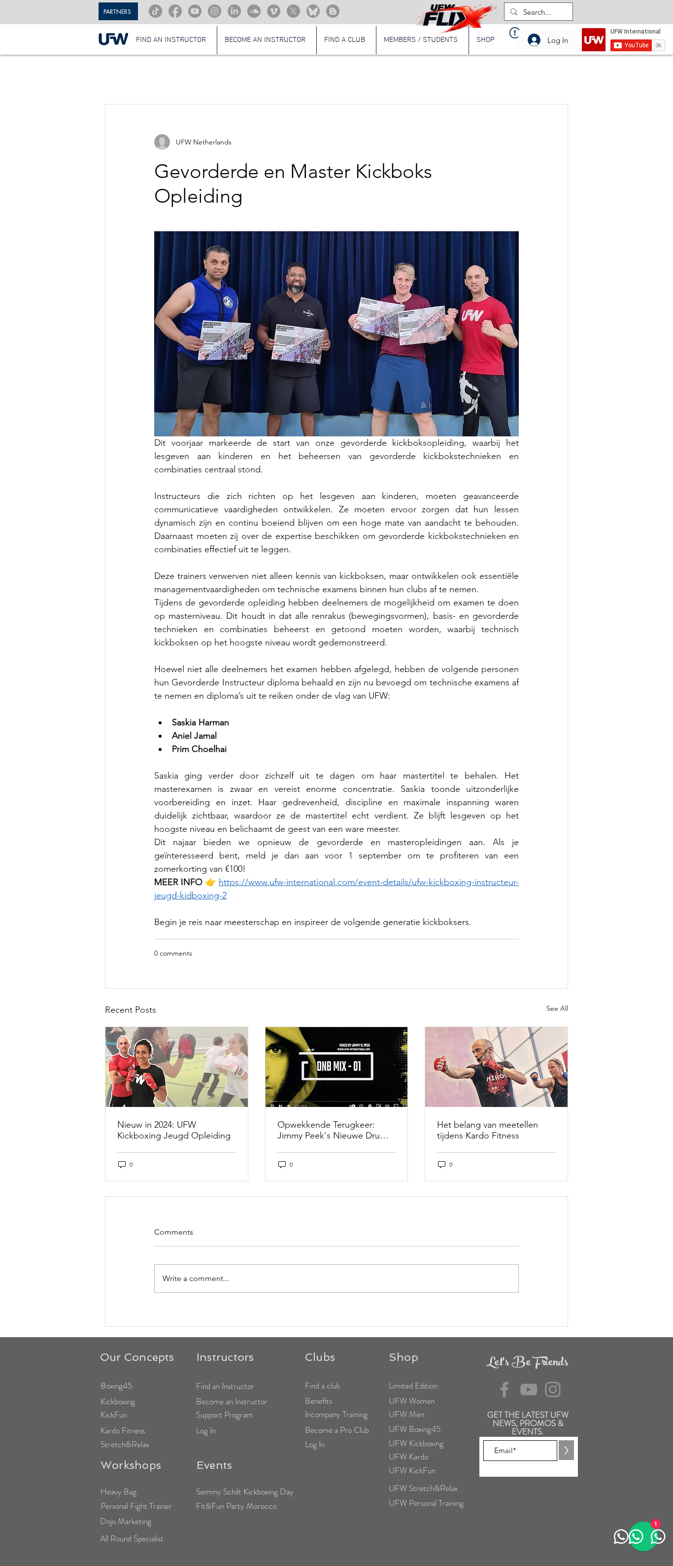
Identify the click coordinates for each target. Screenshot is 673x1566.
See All (557, 1008)
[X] (293, 11)
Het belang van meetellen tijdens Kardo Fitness (487, 1130)
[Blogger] (332, 11)
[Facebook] (175, 11)
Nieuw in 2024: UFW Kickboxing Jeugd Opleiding (174, 1130)
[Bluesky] (313, 11)
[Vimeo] (273, 11)
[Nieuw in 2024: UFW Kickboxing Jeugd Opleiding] (176, 1067)
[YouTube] (528, 1389)
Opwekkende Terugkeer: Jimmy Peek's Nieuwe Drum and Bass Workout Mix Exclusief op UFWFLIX (332, 1130)
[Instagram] (214, 11)
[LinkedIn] (234, 11)
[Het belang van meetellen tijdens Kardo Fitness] (496, 1067)
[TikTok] (155, 11)
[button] (422, 40)
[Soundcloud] (254, 11)
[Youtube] (195, 11)
